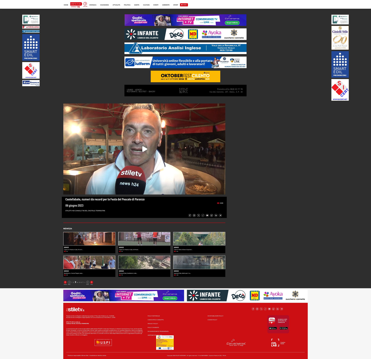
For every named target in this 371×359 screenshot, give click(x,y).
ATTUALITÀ (116, 5)
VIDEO (184, 5)
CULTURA (146, 5)
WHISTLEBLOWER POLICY (215, 316)
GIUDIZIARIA (104, 5)
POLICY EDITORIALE (154, 316)
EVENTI (155, 5)
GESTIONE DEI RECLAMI (155, 335)
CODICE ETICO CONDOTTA (156, 319)
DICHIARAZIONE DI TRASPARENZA (158, 331)
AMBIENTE (165, 5)
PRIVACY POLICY (153, 323)
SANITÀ (136, 5)
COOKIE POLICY (212, 319)
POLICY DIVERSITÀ (153, 327)
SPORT (175, 5)
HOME (66, 5)
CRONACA (92, 5)
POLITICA (127, 5)
